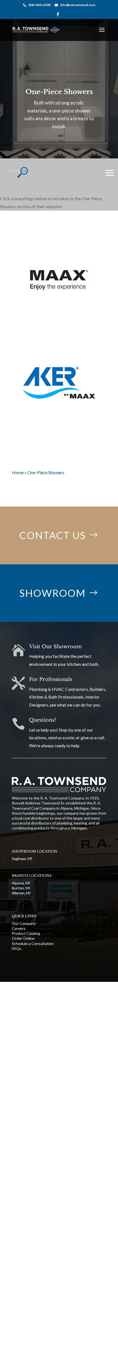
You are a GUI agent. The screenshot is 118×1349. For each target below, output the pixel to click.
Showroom (52, 593)
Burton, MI (21, 888)
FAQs (16, 948)
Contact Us (52, 535)
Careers (19, 928)
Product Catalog (26, 933)
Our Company (24, 923)
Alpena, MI (21, 883)
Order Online (23, 938)
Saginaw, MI (22, 858)
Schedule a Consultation (33, 943)
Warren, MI (21, 893)
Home (18, 472)
